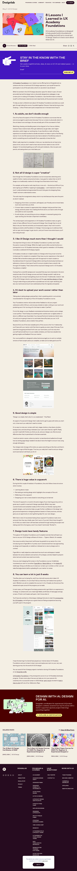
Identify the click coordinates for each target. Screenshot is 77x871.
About (20, 775)
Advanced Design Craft (38, 778)
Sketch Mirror (46, 563)
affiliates (65, 785)
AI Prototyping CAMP (37, 804)
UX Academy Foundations (20, 83)
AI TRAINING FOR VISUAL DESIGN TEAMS (37, 837)
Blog (4, 9)
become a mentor (67, 778)
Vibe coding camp (38, 825)
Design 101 (36, 828)
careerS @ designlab (65, 781)
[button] (31, 2)
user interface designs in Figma (53, 279)
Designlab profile (22, 672)
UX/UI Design (12, 9)
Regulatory (21, 781)
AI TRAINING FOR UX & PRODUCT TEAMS (38, 831)
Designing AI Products (36, 812)
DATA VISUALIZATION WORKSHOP (37, 843)
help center (51, 775)
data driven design (38, 808)
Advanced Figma (38, 782)
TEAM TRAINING (66, 775)
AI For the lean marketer (37, 854)
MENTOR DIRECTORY (68, 788)
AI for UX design (37, 796)
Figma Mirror (38, 563)
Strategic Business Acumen (38, 821)
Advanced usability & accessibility (37, 787)
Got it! (38, 864)
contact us (51, 778)
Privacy (20, 784)
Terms (20, 787)
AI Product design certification (38, 799)
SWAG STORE (21, 778)
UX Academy (41, 188)
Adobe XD (59, 563)
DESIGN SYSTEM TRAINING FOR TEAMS (37, 849)
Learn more (45, 861)
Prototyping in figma (37, 816)
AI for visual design (37, 792)
